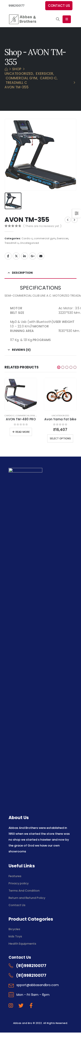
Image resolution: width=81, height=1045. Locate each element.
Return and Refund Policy (27, 898)
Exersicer (62, 238)
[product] (21, 394)
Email (40, 256)
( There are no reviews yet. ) (42, 226)
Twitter (16, 256)
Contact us (59, 5)
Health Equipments (22, 943)
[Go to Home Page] (6, 69)
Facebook (8, 256)
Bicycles (14, 929)
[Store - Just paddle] (22, 19)
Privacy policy (19, 883)
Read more (23, 431)
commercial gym (45, 238)
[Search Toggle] (57, 19)
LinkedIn (24, 256)
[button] (59, 367)
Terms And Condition (24, 890)
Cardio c (27, 238)
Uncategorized (29, 243)
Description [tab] (22, 273)
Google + (32, 256)
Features (15, 876)
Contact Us (17, 905)
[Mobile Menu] (67, 19)
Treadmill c (11, 243)
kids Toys (15, 936)
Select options (60, 438)
